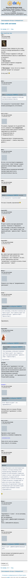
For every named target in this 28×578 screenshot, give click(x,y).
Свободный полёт (19, 571)
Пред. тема (3, 33)
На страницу (3, 29)
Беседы (12, 571)
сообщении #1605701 (12, 94)
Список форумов (5, 571)
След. (12, 29)
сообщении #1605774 (16, 306)
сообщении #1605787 (16, 398)
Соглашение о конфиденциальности (10, 575)
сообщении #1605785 (13, 343)
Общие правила (22, 575)
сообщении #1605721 (12, 195)
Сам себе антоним (8, 24)
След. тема (9, 33)
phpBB (8, 577)
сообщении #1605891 (13, 544)
